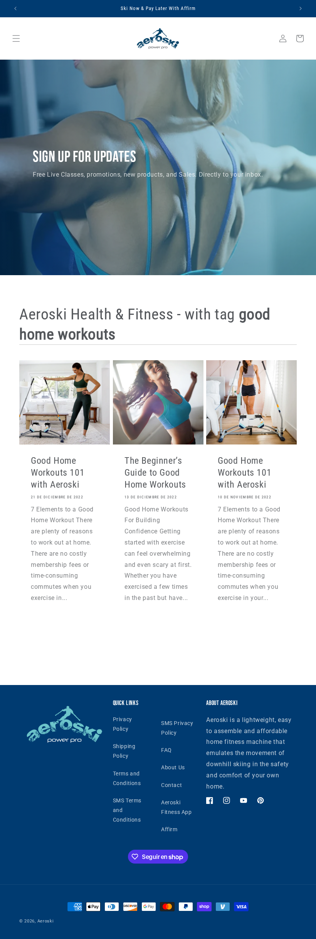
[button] (16, 38)
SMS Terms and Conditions (127, 810)
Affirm (169, 829)
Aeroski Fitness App (176, 807)
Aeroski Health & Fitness (98, 314)
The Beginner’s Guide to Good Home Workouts (155, 472)
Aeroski (45, 921)
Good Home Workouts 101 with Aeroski (57, 472)
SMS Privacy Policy (177, 728)
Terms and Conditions (127, 778)
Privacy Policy (122, 724)
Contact (171, 785)
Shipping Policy (124, 751)
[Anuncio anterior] (15, 8)
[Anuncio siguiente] (300, 8)
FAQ (166, 750)
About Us (173, 767)
